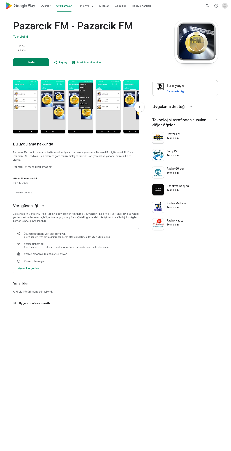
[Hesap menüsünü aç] (225, 5)
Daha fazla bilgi (175, 91)
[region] (85, 48)
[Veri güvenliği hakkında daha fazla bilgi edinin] (29, 268)
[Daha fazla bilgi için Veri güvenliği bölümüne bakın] (43, 205)
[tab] (45, 6)
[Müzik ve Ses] (24, 192)
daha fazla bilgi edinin (99, 237)
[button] (25, 106)
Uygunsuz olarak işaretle (31, 303)
